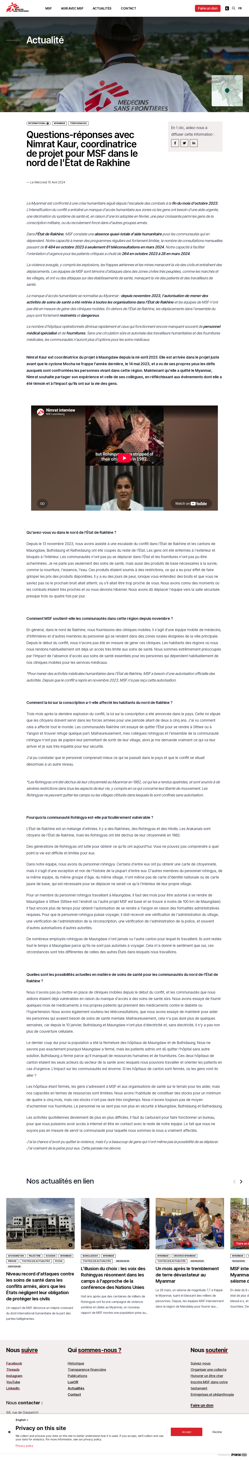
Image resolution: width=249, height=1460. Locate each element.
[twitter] (184, 143)
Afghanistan (16, 1256)
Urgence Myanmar (185, 1256)
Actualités (102, 8)
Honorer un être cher (207, 1376)
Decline (217, 1432)
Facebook (14, 1363)
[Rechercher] (233, 8)
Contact (128, 8)
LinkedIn (13, 1388)
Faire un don (207, 8)
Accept (186, 1432)
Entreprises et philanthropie (212, 1394)
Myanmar (59, 123)
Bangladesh (90, 1256)
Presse (12, 1261)
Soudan (50, 1256)
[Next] (241, 1182)
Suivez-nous (200, 1363)
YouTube (13, 1382)
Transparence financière (87, 1370)
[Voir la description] (70, 1245)
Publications (77, 1376)
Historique (76, 1363)
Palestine (35, 1256)
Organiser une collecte (208, 1370)
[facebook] (175, 143)
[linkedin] (194, 143)
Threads (12, 1370)
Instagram (14, 1376)
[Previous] (235, 1182)
